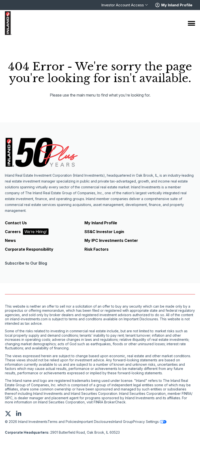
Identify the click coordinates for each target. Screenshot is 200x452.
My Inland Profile (176, 5)
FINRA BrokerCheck (110, 402)
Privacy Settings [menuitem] (146, 422)
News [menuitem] (10, 240)
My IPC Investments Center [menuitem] (111, 240)
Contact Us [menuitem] (16, 222)
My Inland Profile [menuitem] (100, 222)
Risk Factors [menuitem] (96, 249)
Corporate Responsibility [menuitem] (29, 249)
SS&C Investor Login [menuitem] (104, 231)
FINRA (186, 394)
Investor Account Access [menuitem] (122, 5)
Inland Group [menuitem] (122, 422)
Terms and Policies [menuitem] (63, 422)
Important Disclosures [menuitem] (95, 422)
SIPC (8, 398)
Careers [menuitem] (26, 231)
